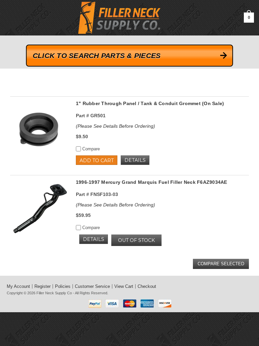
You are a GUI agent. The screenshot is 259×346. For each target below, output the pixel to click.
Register (42, 286)
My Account (18, 286)
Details (135, 160)
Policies (62, 286)
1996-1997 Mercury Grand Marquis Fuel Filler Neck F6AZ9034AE (151, 182)
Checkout (147, 286)
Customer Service (92, 286)
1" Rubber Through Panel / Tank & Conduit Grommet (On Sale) (150, 103)
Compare (90, 148)
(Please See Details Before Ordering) (115, 126)
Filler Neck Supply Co (54, 293)
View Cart (123, 286)
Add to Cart (97, 160)
